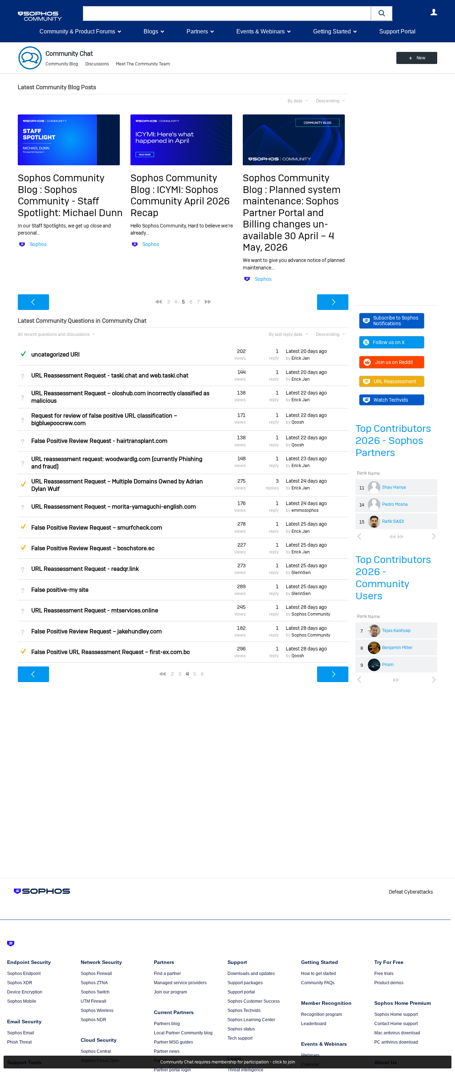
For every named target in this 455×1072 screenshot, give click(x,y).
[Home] (49, 16)
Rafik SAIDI (393, 521)
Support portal (241, 992)
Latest (306, 351)
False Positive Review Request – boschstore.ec (93, 548)
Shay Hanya (394, 487)
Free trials (384, 973)
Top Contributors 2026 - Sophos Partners (393, 440)
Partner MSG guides (173, 1042)
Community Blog (62, 64)
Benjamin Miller (397, 647)
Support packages (245, 982)
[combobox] (227, 13)
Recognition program (321, 1014)
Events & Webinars (260, 31)
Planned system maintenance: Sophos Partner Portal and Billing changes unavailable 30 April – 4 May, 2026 (292, 218)
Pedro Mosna (395, 504)
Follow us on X (389, 342)
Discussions (97, 64)
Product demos (388, 982)
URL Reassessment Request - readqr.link (85, 569)
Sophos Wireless (97, 1010)
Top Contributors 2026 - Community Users (393, 577)
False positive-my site (60, 590)
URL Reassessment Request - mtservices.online (94, 610)
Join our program (170, 992)
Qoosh (297, 422)
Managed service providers (180, 982)
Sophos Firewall (96, 973)
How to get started (318, 973)
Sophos (38, 244)
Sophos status (241, 1029)
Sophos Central (96, 1051)
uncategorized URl (55, 354)
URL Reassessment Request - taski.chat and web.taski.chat (109, 375)
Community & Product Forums (77, 31)
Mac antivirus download (397, 1032)
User (433, 12)
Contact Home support (396, 1023)
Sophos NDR (93, 1019)
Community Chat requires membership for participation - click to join (227, 1062)
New (421, 58)
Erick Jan (300, 358)
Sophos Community (310, 614)
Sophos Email (20, 1032)
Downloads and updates (251, 973)
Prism (388, 665)
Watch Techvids (391, 400)
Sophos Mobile (21, 1001)
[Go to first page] (392, 536)
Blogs (151, 31)
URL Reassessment (395, 381)
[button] (381, 13)
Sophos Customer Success (254, 1001)
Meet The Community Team (143, 64)
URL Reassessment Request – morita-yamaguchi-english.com (113, 506)
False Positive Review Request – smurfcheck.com (96, 527)
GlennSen (301, 572)
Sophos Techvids (244, 1010)
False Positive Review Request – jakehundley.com (96, 631)
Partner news (167, 1051)
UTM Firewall (93, 1001)
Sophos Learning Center (251, 1019)
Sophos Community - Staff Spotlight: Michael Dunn (70, 201)
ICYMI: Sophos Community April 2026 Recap (180, 201)
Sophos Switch (95, 992)
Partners (197, 31)
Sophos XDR (19, 982)
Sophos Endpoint (24, 973)
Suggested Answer (23, 484)
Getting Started (332, 31)
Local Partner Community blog (183, 1032)
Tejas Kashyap (396, 630)
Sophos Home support (396, 1014)
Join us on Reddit (394, 362)
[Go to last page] (400, 536)
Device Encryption (24, 992)
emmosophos (304, 510)
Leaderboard (313, 1023)
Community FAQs (317, 982)
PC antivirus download (396, 1042)
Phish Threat (19, 1042)
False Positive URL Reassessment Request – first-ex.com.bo (110, 652)
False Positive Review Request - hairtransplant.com (99, 441)
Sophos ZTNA (94, 982)
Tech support (240, 1038)
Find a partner (167, 973)
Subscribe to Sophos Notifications (395, 321)
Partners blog (167, 1023)
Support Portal (397, 31)
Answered (23, 353)
